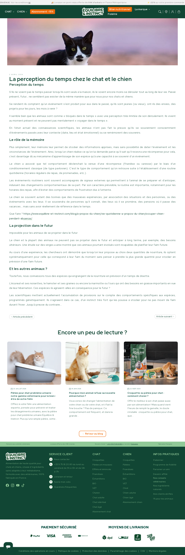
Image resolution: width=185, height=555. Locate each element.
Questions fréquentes (65, 487)
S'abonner (158, 460)
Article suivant (164, 316)
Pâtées (126, 464)
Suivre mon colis (62, 482)
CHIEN (21, 11)
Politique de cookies (68, 551)
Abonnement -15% (43, 11)
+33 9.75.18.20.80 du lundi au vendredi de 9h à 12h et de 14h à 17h (69, 468)
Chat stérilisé (99, 502)
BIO (94, 483)
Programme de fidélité (164, 464)
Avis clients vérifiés (163, 494)
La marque (141, 9)
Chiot (125, 488)
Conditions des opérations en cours (36, 551)
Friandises (97, 474)
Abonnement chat (101, 511)
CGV (142, 551)
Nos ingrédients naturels (161, 487)
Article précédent (22, 316)
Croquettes (98, 460)
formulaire (123, 444)
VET (94, 488)
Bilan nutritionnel (120, 9)
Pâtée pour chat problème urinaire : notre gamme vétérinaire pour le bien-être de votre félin (33, 396)
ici (19, 2)
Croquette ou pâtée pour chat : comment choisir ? (145, 394)
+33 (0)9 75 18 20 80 (104, 444)
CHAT (8, 11)
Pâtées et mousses (102, 464)
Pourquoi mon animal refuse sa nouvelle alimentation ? (92, 394)
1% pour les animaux (163, 498)
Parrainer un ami (161, 469)
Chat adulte (98, 497)
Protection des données (94, 551)
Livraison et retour (63, 476)
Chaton (96, 492)
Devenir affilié (160, 474)
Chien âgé (128, 497)
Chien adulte (129, 492)
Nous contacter (62, 459)
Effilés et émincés (101, 469)
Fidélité (112, 14)
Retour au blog (94, 433)
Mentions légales (157, 551)
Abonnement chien (132, 502)
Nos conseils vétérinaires (159, 480)
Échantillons (98, 478)
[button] (160, 12)
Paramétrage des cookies (123, 551)
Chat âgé (97, 507)
